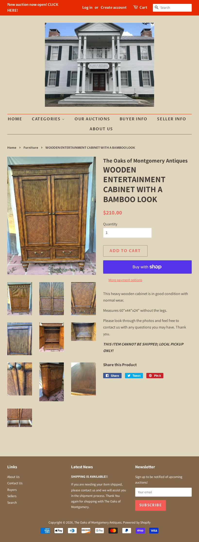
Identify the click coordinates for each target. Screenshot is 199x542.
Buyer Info (134, 119)
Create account (114, 7)
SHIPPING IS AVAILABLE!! (89, 476)
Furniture (31, 148)
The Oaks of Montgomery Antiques (98, 522)
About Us (101, 129)
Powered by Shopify (136, 522)
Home (15, 119)
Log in (87, 7)
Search (12, 502)
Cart (143, 7)
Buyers (12, 489)
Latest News (82, 466)
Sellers (12, 496)
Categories (47, 119)
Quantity (110, 224)
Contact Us (15, 483)
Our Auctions (92, 119)
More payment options (125, 280)
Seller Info (171, 119)
